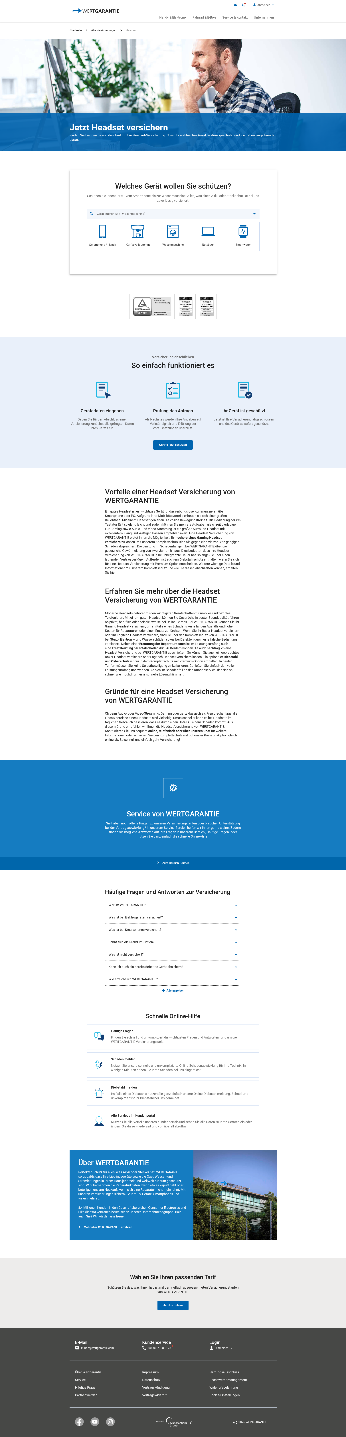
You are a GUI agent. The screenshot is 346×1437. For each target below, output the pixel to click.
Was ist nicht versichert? (126, 954)
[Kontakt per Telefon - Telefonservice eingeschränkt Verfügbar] (243, 5)
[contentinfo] (252, 1423)
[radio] (103, 236)
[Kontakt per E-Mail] (235, 5)
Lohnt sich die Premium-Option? (132, 942)
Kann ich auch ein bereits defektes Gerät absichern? (146, 967)
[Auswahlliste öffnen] (254, 214)
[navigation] (173, 1344)
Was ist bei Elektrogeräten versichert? (136, 917)
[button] (263, 5)
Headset (131, 30)
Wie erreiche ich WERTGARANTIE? (133, 979)
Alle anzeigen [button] (175, 990)
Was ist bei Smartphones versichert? (135, 930)
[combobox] (173, 214)
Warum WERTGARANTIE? (127, 905)
